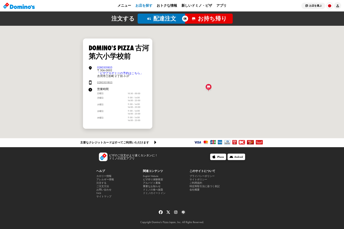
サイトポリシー (198, 179)
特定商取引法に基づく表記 (205, 186)
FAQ (98, 193)
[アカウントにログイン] (337, 5)
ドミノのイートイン (154, 193)
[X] (168, 213)
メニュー (124, 6)
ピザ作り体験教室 (153, 179)
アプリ (221, 6)
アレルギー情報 (105, 179)
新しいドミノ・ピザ (196, 6)
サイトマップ (103, 196)
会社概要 (195, 189)
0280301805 (104, 67)
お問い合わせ (103, 189)
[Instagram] (176, 213)
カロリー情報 (103, 176)
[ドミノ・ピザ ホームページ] (19, 6)
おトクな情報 (167, 6)
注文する (101, 182)
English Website (150, 176)
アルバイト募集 (152, 182)
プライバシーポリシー (202, 176)
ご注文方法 (102, 186)
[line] (183, 213)
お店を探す (143, 6)
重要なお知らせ (152, 186)
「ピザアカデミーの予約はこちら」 (120, 73)
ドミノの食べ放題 (153, 189)
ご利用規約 (196, 182)
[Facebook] (161, 213)
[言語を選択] (329, 5)
